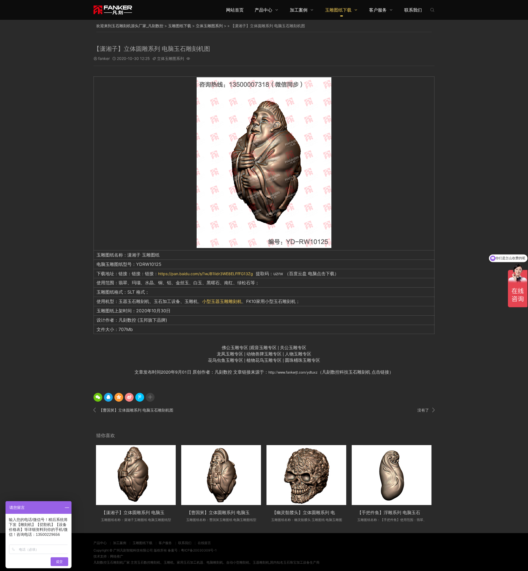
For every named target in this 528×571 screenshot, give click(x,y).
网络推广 (116, 556)
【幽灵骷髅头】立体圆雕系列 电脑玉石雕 (312, 512)
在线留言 (204, 543)
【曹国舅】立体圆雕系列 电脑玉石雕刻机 (227, 512)
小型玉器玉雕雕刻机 (222, 301)
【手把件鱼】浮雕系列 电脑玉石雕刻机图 (397, 512)
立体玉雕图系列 (209, 25)
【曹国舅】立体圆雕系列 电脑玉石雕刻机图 (133, 409)
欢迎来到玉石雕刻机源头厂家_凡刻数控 (129, 25)
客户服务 (378, 10)
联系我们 (413, 10)
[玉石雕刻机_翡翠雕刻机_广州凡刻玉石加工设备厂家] (113, 10)
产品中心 (263, 10)
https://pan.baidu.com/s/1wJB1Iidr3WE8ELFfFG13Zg (205, 273)
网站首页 (235, 10)
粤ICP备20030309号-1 (199, 550)
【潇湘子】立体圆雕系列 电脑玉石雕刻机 (141, 512)
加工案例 (298, 10)
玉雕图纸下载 (338, 10)
